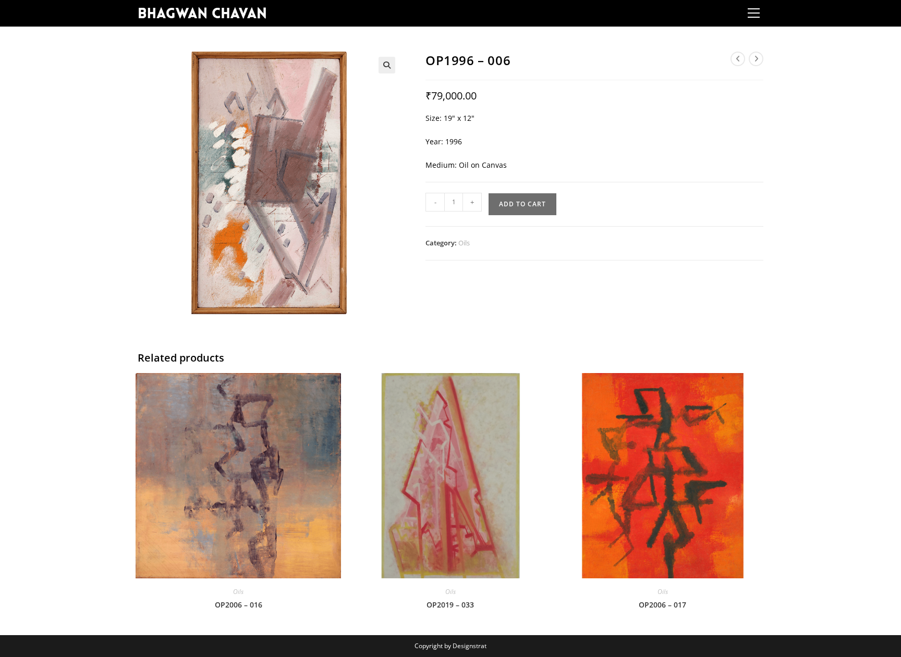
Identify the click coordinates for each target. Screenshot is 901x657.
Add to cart (522, 204)
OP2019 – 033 (450, 605)
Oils (464, 242)
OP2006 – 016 (238, 605)
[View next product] (756, 59)
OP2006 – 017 (662, 605)
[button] (387, 65)
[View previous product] (737, 59)
